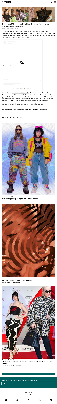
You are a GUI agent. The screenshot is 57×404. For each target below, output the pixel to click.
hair (15, 109)
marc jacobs (20, 109)
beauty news (5, 111)
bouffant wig (35, 33)
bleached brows (29, 37)
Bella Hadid (40, 31)
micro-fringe (5, 35)
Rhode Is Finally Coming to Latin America (17, 280)
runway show (8, 109)
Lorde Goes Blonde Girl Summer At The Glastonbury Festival (25, 104)
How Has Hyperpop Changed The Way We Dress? (20, 199)
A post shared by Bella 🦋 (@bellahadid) (22, 88)
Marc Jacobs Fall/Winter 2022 (20, 93)
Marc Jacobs (25, 35)
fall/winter (35, 109)
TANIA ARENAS (15, 28)
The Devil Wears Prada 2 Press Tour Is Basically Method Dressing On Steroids (27, 362)
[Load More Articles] (28, 374)
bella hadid (28, 109)
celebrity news (43, 109)
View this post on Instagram (10, 65)
